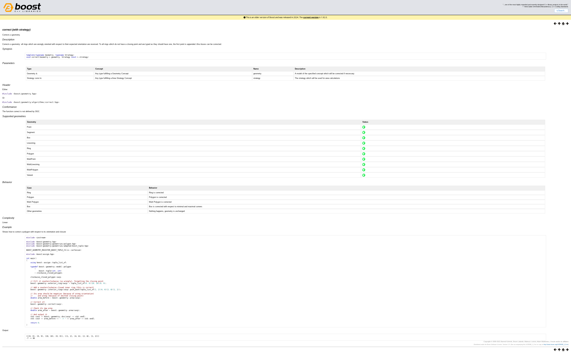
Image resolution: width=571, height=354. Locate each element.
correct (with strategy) (16, 29)
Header (6, 85)
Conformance (9, 107)
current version (311, 17)
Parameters (8, 63)
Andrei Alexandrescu (543, 6)
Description (8, 39)
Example (7, 227)
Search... (562, 11)
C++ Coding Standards (560, 6)
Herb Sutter (528, 6)
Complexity (8, 218)
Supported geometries (14, 116)
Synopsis (7, 49)
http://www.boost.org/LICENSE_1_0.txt (556, 344)
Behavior (7, 182)
